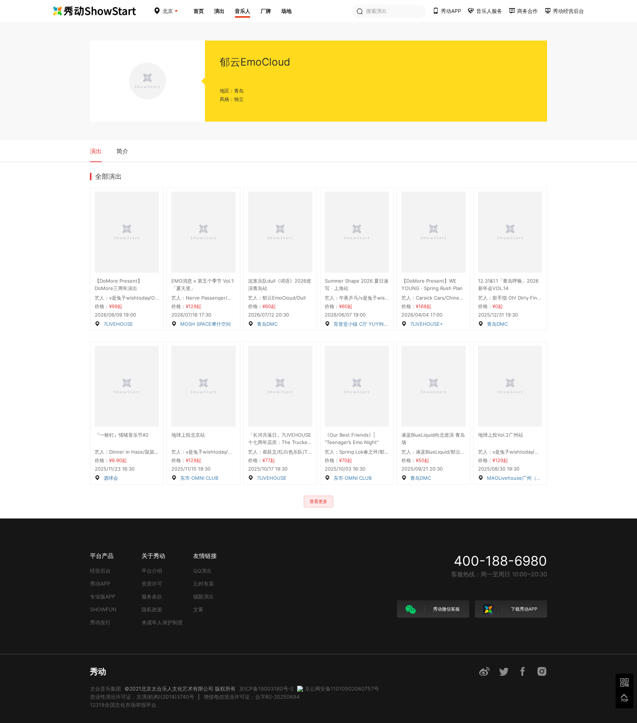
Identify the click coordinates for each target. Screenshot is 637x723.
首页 (199, 11)
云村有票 (203, 583)
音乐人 (242, 11)
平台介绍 (152, 570)
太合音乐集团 (105, 688)
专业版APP (102, 596)
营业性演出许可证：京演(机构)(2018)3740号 (142, 697)
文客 (198, 609)
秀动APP (100, 583)
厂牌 (266, 11)
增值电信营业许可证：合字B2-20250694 (251, 697)
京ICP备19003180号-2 (266, 688)
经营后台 (100, 570)
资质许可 (152, 583)
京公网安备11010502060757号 (342, 688)
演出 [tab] (96, 151)
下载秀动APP (523, 609)
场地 (286, 11)
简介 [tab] (122, 151)
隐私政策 (152, 609)
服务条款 (152, 596)
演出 (219, 11)
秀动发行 (100, 622)
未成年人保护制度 (162, 622)
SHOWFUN (103, 609)
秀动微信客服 (446, 609)
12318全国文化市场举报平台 (123, 705)
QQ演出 (202, 570)
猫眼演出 (203, 596)
